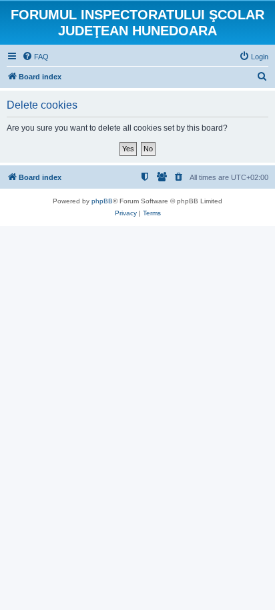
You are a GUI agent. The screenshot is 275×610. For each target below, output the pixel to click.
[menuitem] (35, 57)
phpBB (102, 201)
